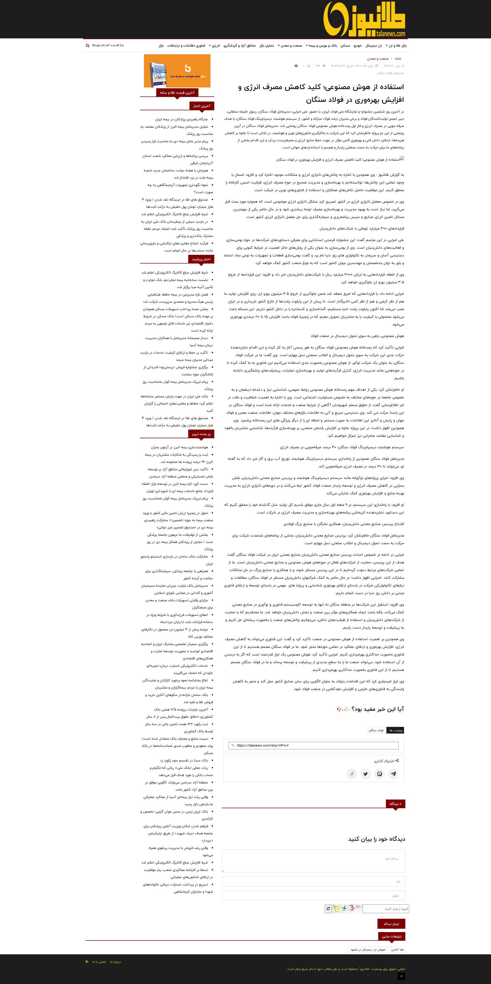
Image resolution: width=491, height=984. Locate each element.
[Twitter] (365, 774)
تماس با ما (99, 961)
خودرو (358, 45)
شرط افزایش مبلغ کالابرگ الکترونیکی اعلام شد (174, 214)
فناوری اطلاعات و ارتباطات (186, 45)
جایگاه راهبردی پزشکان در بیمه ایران (181, 119)
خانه (398, 59)
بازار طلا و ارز (397, 45)
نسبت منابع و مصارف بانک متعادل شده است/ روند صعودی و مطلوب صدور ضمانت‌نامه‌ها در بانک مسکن (177, 746)
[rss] (87, 961)
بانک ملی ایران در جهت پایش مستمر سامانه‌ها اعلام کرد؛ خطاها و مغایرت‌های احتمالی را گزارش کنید (177, 403)
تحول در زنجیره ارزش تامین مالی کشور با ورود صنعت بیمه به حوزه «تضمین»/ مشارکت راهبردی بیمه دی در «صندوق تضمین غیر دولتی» (178, 520)
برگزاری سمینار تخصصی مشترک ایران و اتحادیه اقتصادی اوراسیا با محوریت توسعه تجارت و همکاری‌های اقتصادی (177, 651)
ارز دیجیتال (374, 45)
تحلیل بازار (266, 45)
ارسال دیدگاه (391, 923)
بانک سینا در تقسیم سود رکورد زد (184, 760)
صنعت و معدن (291, 45)
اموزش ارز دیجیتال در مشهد (368, 949)
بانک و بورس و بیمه (322, 45)
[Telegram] (393, 774)
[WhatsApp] (379, 774)
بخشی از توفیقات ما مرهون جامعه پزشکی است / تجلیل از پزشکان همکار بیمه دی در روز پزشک (180, 542)
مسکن (345, 45)
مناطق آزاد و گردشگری (240, 45)
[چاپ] (295, 65)
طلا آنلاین (397, 949)
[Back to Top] (401, 976)
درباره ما (115, 961)
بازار (161, 45)
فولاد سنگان (376, 730)
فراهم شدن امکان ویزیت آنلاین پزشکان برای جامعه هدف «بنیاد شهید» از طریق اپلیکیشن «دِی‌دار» (178, 833)
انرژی (215, 45)
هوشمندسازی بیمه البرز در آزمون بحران (179, 447)
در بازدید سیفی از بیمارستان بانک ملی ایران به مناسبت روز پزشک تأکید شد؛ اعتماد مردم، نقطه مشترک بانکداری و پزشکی (177, 228)
